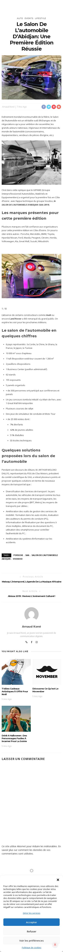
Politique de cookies (31, 947)
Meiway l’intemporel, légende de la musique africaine (31, 581)
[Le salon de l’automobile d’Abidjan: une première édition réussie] (31, 77)
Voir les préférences (31, 940)
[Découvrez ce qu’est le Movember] (46, 671)
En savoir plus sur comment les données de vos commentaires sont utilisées (31, 850)
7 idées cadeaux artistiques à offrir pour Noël (15, 691)
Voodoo (18, 558)
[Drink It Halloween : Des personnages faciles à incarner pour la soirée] (16, 718)
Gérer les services (31, 913)
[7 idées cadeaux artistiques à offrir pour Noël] (16, 671)
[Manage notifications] (55, 944)
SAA (27, 555)
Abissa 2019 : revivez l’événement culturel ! (31, 596)
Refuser (31, 931)
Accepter (31, 922)
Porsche (18, 555)
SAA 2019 (44, 204)
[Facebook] (31, 642)
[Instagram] (36, 642)
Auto (20, 18)
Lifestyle (40, 18)
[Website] (26, 642)
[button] (58, 879)
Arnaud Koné (8, 106)
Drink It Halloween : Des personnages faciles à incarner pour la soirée (14, 738)
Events (29, 18)
